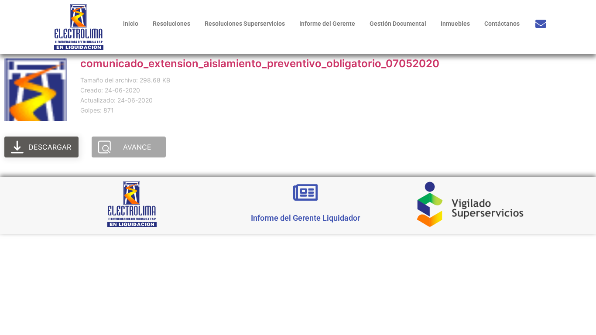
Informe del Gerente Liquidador (305, 217)
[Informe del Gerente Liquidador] (305, 192)
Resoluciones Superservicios (245, 23)
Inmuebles (455, 23)
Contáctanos (502, 23)
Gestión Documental (398, 23)
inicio (130, 23)
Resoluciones (171, 23)
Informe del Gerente (327, 23)
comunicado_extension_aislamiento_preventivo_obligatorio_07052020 (259, 63)
